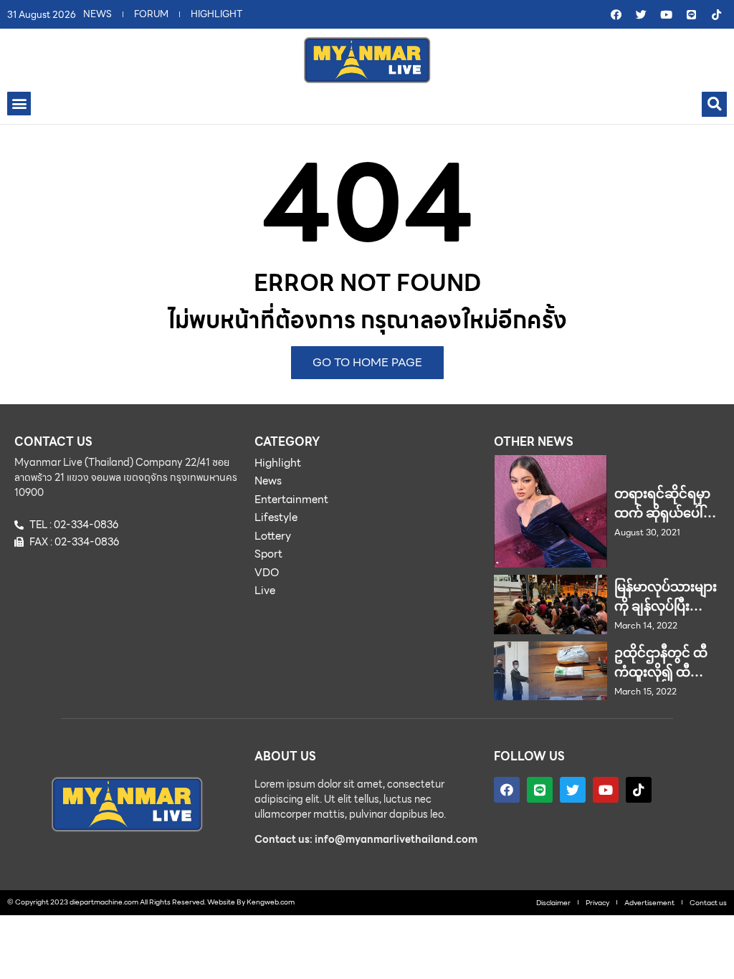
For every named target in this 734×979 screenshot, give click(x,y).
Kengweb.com (271, 902)
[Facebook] (615, 14)
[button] (19, 103)
